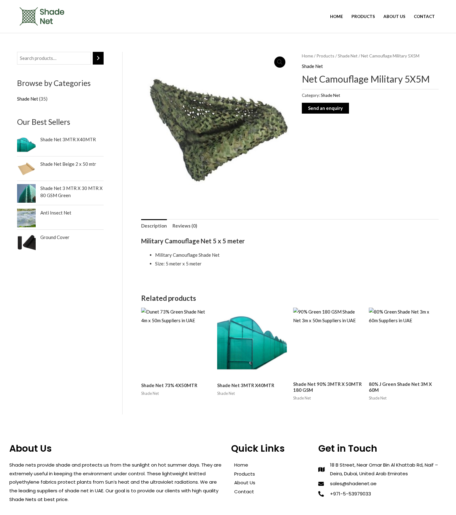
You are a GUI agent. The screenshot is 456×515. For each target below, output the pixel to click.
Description (154, 225)
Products (363, 16)
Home (336, 16)
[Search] (98, 58)
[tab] (154, 226)
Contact (424, 16)
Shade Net (348, 55)
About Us (394, 16)
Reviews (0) (184, 225)
